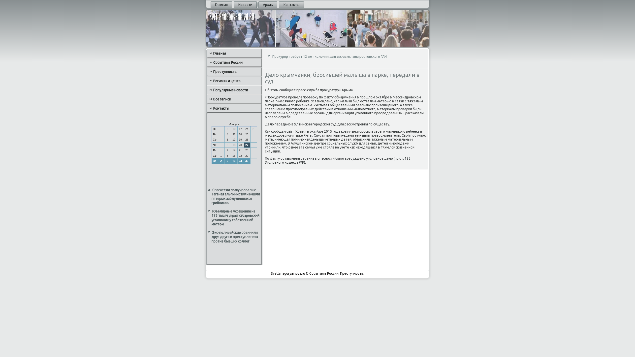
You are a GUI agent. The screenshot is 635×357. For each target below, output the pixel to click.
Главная (221, 5)
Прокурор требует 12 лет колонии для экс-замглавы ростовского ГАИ (329, 57)
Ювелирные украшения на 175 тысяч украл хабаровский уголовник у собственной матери (235, 217)
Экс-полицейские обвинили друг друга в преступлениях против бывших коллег (235, 237)
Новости (245, 5)
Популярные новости (230, 90)
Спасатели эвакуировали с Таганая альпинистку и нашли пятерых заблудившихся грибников (236, 196)
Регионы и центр (227, 81)
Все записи (222, 99)
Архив (268, 5)
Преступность (225, 72)
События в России (228, 62)
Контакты (291, 5)
